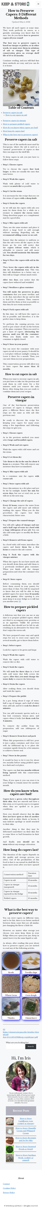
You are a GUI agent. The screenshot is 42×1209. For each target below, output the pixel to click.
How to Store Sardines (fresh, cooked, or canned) (26, 1157)
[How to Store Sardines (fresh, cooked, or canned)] (10, 1158)
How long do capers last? (14, 131)
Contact (6, 1184)
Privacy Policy (9, 1193)
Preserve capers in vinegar (14, 121)
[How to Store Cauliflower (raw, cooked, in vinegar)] (10, 1121)
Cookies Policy (9, 1188)
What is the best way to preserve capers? (20, 135)
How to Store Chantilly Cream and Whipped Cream (26, 1130)
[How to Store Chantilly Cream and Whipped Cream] (10, 1131)
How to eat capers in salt (16, 115)
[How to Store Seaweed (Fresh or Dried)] (10, 1149)
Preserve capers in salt (12, 113)
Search (31, 1046)
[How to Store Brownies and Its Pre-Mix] (10, 1141)
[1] (20, 601)
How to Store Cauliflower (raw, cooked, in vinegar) (25, 1121)
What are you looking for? (17, 1043)
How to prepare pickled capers (16, 124)
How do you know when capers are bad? (20, 128)
